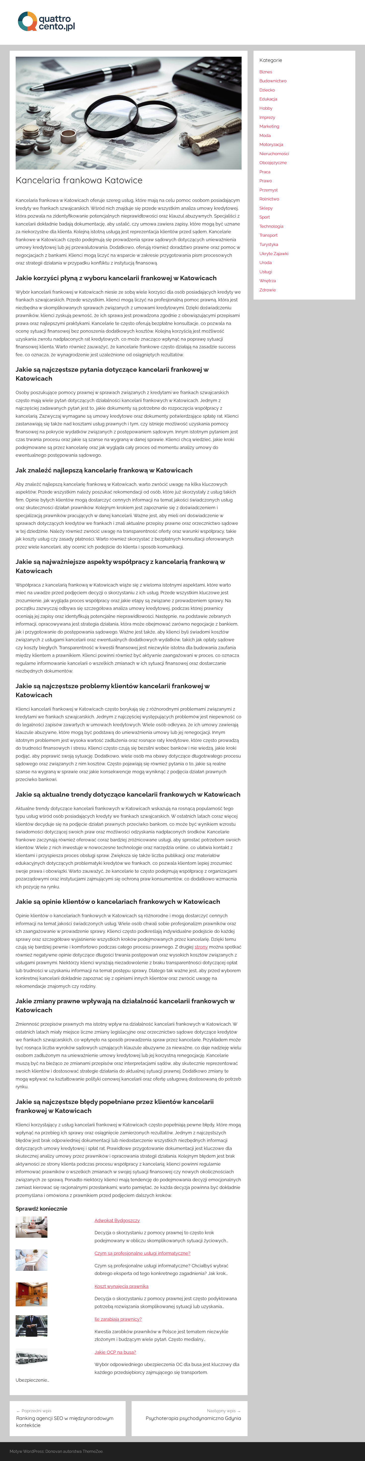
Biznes (265, 71)
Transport (268, 235)
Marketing (269, 126)
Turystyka (268, 244)
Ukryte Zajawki (274, 253)
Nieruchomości (274, 153)
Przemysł (268, 189)
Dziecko (267, 90)
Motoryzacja (271, 144)
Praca (264, 171)
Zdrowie (267, 289)
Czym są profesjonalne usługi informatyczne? (142, 1253)
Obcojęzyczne (273, 162)
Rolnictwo (269, 198)
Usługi (265, 271)
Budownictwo (273, 80)
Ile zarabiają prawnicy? (118, 1319)
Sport (264, 217)
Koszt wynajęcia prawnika (121, 1286)
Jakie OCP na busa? (115, 1352)
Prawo (265, 180)
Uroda (265, 262)
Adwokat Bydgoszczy (117, 1220)
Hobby (265, 108)
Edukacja (268, 98)
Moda (265, 135)
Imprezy (267, 117)
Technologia (271, 226)
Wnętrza (267, 280)
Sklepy (266, 208)
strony (201, 947)
